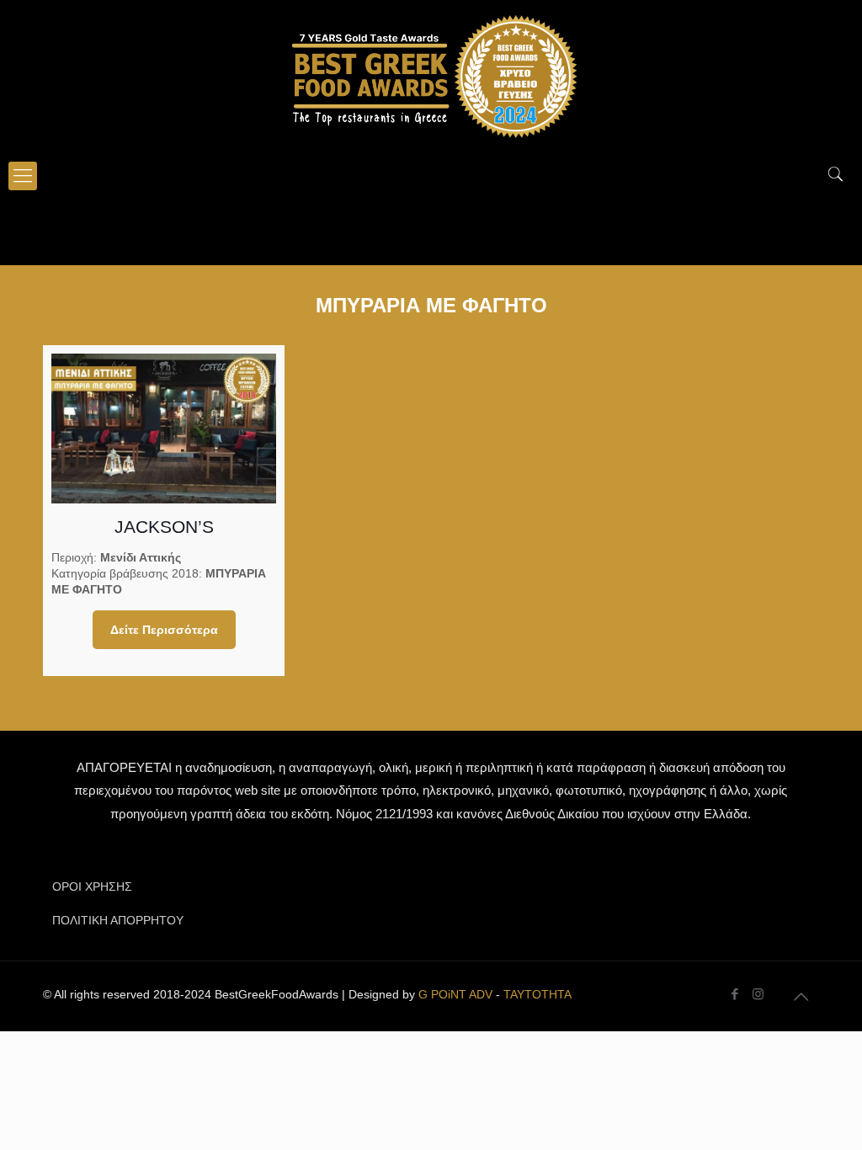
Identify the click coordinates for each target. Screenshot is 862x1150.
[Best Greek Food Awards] (431, 76)
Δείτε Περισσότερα (164, 629)
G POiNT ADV (455, 994)
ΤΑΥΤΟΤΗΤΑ (537, 994)
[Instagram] (758, 994)
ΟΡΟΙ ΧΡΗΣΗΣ (92, 886)
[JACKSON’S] (163, 428)
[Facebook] (735, 994)
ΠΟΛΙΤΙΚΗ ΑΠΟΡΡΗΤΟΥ (118, 920)
